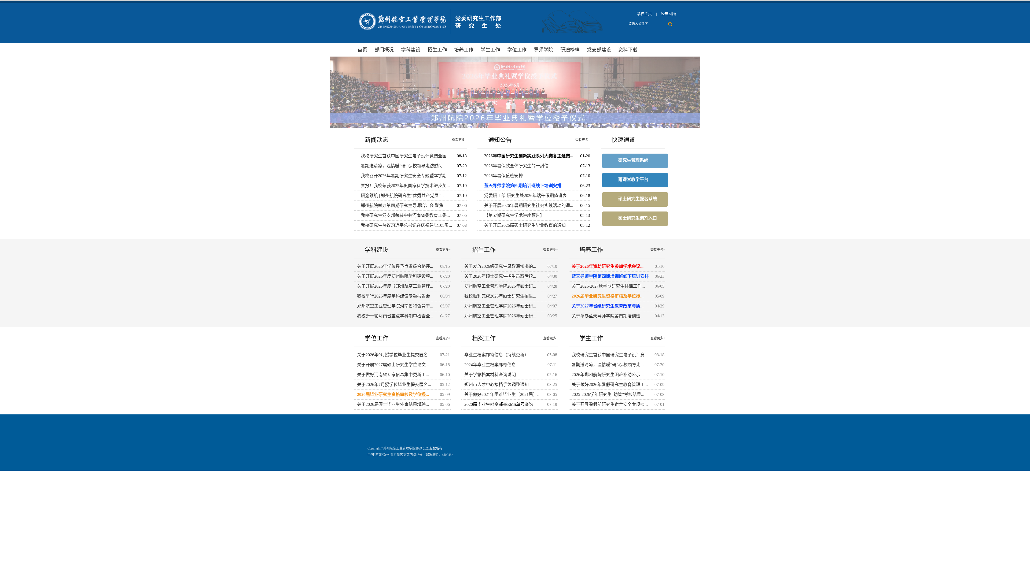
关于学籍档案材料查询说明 (490, 374)
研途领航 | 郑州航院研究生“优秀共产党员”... (402, 195)
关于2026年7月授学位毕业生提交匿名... (394, 384)
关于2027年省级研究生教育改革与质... (607, 306)
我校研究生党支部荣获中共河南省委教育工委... (405, 215)
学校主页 (644, 14)
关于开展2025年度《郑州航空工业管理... (395, 286)
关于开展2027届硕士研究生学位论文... (393, 364)
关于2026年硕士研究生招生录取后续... (500, 276)
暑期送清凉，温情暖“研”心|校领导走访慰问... (403, 166)
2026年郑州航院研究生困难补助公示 (606, 374)
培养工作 (463, 50)
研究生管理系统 (633, 160)
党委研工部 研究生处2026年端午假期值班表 (525, 195)
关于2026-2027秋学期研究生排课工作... (608, 286)
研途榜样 (570, 50)
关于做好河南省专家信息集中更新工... (393, 374)
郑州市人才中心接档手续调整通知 (496, 384)
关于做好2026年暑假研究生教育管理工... (610, 384)
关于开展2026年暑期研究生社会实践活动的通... (528, 205)
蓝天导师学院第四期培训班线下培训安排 (522, 185)
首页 (362, 50)
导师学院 (543, 50)
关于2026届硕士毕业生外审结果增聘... (393, 404)
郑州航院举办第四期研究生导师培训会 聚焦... (404, 205)
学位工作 (517, 50)
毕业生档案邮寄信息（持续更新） (496, 354)
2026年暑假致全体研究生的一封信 (516, 166)
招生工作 (437, 50)
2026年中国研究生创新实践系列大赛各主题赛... (528, 156)
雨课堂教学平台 (633, 179)
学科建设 (410, 50)
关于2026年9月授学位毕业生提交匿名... (394, 354)
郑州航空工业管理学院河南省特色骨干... (395, 306)
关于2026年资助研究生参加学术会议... (607, 266)
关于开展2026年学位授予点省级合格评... (395, 266)
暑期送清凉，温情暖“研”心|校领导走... (608, 364)
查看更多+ (459, 140)
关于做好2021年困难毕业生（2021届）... (502, 394)
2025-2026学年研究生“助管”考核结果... (608, 394)
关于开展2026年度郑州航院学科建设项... (395, 276)
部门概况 (384, 50)
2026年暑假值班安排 (503, 175)
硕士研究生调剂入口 (637, 218)
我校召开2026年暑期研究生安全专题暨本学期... (405, 175)
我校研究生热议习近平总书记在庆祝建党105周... (406, 225)
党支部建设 (599, 50)
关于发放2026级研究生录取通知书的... (500, 266)
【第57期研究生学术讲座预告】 (514, 215)
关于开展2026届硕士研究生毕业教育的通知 (525, 225)
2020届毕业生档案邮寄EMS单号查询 (498, 404)
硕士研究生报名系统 (637, 198)
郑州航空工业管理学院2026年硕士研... (500, 286)
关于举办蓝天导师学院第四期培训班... (607, 316)
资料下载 (628, 50)
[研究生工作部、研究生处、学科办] (429, 36)
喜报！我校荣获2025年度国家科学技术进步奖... (405, 185)
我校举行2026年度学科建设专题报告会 (393, 296)
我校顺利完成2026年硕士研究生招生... (500, 296)
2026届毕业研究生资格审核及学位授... (607, 296)
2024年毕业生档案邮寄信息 (490, 364)
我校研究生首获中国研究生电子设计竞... (610, 354)
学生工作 (490, 50)
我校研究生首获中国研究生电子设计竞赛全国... (405, 156)
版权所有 (435, 448)
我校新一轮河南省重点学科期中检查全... (395, 316)
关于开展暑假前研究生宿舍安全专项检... (610, 404)
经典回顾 (668, 14)
